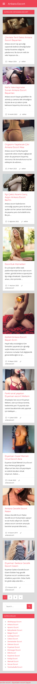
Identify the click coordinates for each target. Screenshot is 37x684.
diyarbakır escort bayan (21, 682)
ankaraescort (9, 288)
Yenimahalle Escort (15, 667)
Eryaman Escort (14, 647)
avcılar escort (5, 682)
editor (24, 61)
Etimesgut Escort (14, 650)
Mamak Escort (13, 661)
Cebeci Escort (13, 639)
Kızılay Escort (13, 658)
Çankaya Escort (13, 636)
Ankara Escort (16, 3)
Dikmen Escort (13, 644)
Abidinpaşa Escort (14, 622)
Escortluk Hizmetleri (15, 264)
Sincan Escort (13, 664)
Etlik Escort (12, 653)
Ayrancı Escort (13, 627)
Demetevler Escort (15, 641)
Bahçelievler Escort (15, 630)
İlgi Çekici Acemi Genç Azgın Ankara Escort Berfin (16, 197)
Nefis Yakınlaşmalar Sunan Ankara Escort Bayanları (15, 90)
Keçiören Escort (14, 656)
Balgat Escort (13, 633)
